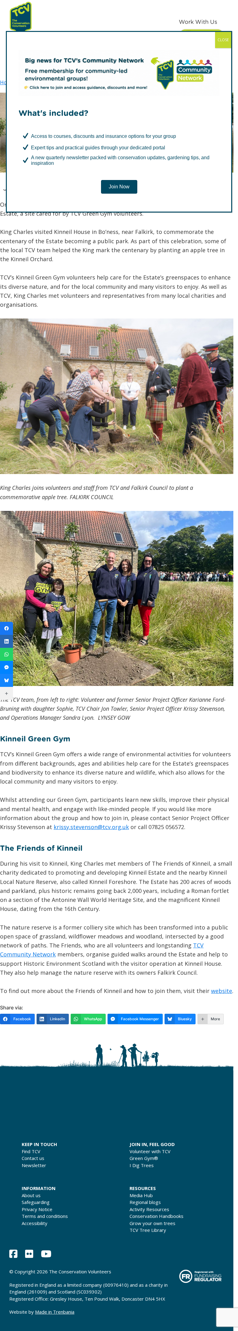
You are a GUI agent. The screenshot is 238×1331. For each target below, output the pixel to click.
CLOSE (223, 39)
